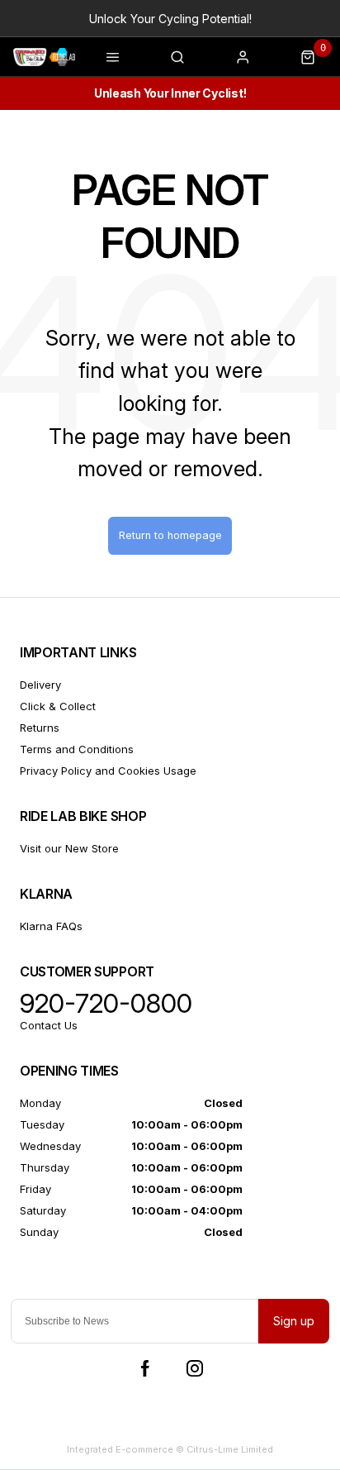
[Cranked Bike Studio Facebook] (145, 1368)
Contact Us (49, 1025)
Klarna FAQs (51, 926)
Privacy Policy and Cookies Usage (108, 770)
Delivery (40, 684)
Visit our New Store (69, 848)
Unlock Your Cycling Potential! (170, 19)
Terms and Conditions (77, 749)
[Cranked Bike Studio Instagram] (195, 1368)
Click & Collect (58, 706)
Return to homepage (170, 535)
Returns (39, 727)
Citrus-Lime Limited (230, 1449)
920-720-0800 (106, 1003)
